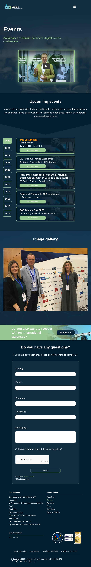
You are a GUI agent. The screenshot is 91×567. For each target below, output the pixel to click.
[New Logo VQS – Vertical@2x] (77, 532)
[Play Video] (46, 66)
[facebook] (12, 561)
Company (20, 398)
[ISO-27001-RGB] (68, 538)
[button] (5, 280)
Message (21, 427)
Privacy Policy (28, 476)
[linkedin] (30, 561)
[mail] (26, 561)
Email (19, 382)
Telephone (20, 411)
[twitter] (17, 561)
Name (19, 368)
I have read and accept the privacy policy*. (40, 449)
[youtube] (21, 561)
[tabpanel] (45, 180)
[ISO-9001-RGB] (68, 535)
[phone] (34, 561)
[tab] (7, 141)
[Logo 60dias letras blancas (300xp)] (14, 5)
